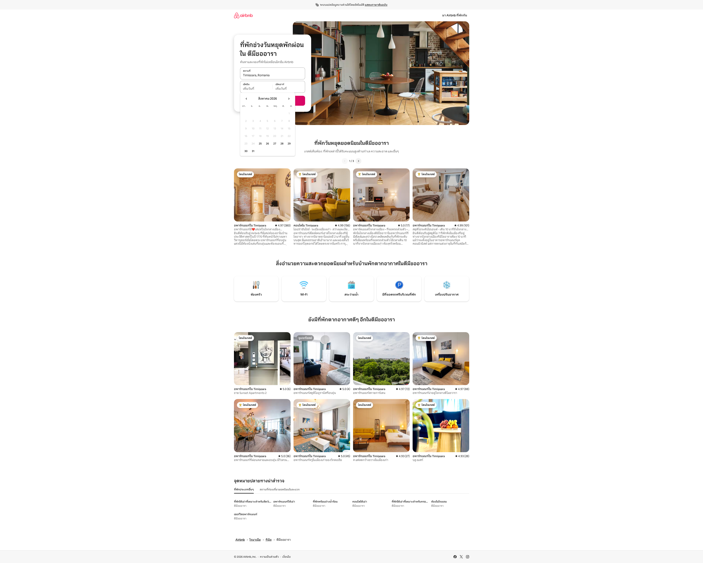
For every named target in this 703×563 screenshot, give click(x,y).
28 (281, 143)
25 (260, 143)
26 (267, 143)
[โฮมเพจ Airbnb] (243, 15)
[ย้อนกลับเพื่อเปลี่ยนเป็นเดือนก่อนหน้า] (246, 99)
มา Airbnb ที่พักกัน (454, 15)
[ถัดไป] (358, 161)
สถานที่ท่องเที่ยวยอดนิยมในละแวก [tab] (280, 489)
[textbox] (256, 89)
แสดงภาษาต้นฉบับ (376, 4)
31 (253, 151)
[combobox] (272, 75)
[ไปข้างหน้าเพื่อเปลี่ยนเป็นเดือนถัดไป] (289, 99)
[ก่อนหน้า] (345, 161)
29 (289, 143)
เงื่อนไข (286, 556)
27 (274, 143)
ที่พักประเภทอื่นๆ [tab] (244, 489)
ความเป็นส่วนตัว (269, 556)
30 (246, 151)
